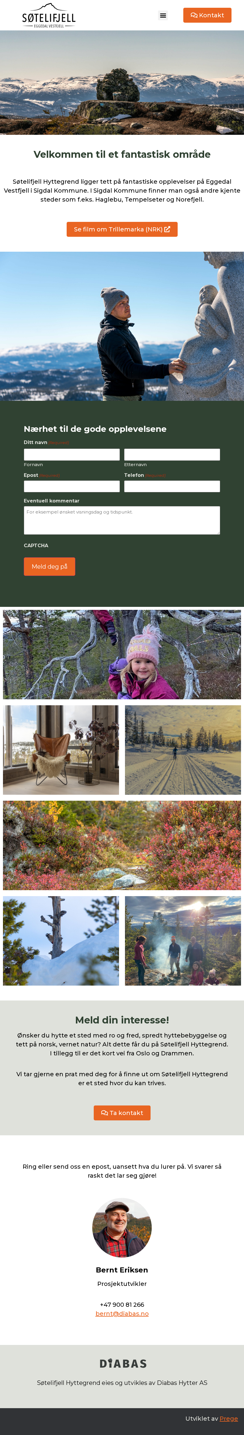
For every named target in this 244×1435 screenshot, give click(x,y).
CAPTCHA (36, 545)
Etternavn (135, 464)
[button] (163, 15)
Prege (229, 1418)
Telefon (144, 475)
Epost (42, 475)
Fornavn (33, 464)
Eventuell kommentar (51, 501)
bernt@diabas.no (122, 1313)
